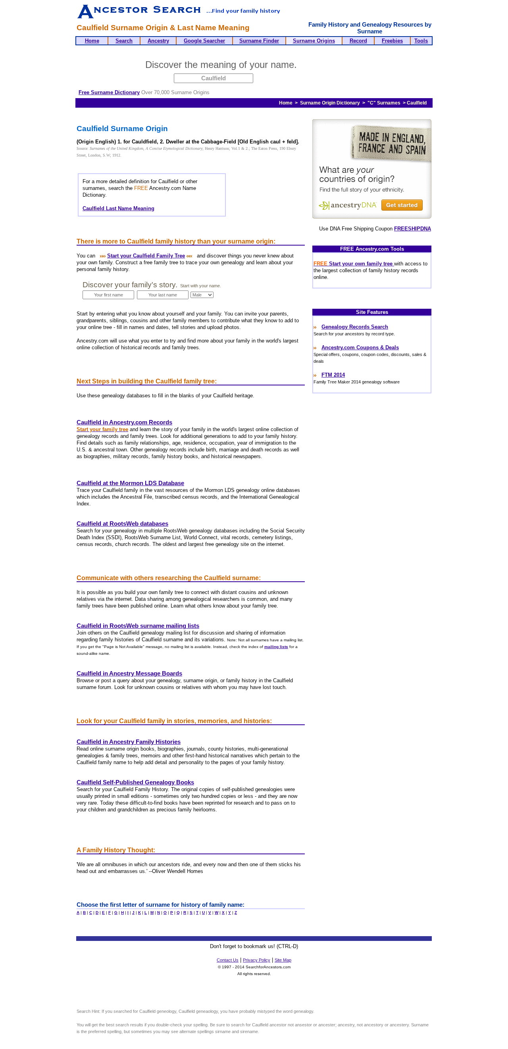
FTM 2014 (333, 375)
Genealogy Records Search (354, 327)
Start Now (331, 66)
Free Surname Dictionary (109, 92)
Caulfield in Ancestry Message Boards (129, 673)
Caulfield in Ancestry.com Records (124, 422)
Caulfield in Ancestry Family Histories (129, 742)
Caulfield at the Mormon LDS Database (130, 483)
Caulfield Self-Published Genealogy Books (135, 782)
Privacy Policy (256, 960)
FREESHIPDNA (412, 229)
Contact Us (228, 960)
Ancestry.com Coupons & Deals (360, 347)
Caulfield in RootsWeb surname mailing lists (138, 626)
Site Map (283, 960)
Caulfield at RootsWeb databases (122, 524)
